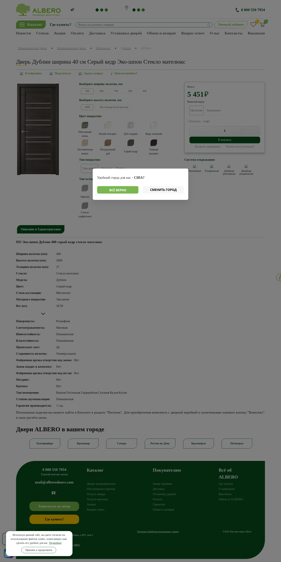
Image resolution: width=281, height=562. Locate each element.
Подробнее (55, 543)
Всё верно (117, 190)
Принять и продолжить (38, 550)
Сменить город (163, 190)
